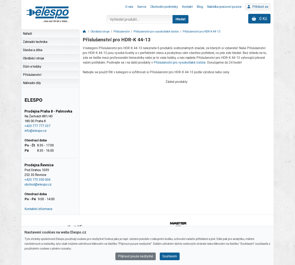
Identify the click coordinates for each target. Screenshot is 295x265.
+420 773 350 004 (37, 180)
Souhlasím (169, 256)
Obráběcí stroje (100, 31)
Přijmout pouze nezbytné (135, 256)
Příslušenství (122, 31)
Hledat (180, 19)
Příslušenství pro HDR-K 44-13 (201, 31)
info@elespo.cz (35, 131)
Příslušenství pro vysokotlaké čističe (156, 31)
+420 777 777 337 (37, 126)
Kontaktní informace (38, 209)
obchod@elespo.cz (38, 184)
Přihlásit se (260, 7)
